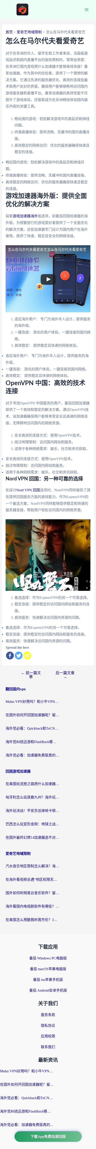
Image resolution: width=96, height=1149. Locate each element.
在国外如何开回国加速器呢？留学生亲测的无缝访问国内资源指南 (32, 715)
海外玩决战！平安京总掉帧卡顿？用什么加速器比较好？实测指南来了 (32, 811)
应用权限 (48, 1036)
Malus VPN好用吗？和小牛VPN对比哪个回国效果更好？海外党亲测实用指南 (32, 701)
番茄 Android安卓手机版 (48, 990)
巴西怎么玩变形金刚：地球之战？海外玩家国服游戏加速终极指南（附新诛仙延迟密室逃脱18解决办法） (32, 824)
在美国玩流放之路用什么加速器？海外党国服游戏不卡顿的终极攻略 (32, 784)
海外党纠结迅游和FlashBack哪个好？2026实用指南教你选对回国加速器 (32, 742)
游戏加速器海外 (25, 216)
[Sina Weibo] (27, 655)
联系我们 (48, 1047)
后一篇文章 (65, 675)
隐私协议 (48, 1025)
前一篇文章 (31, 675)
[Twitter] (19, 655)
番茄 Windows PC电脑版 (48, 958)
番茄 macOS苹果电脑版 (48, 969)
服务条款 (48, 1015)
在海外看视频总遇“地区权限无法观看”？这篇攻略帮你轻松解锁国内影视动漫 (32, 879)
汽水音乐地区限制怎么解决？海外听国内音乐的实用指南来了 (32, 866)
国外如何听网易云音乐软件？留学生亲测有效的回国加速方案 (32, 893)
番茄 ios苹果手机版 (48, 980)
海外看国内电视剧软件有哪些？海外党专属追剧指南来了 (32, 906)
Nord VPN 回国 (28, 490)
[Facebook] (10, 655)
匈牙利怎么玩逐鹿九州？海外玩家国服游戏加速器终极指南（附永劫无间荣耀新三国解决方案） (32, 797)
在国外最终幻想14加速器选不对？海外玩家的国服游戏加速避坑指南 (32, 837)
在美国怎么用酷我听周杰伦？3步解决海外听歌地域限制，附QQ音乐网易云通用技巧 (32, 920)
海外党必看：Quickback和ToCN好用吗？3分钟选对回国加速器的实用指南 (32, 728)
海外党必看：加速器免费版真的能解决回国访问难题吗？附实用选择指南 (32, 755)
